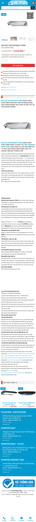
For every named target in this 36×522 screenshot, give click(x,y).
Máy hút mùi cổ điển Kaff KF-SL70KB (27, 403)
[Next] (31, 23)
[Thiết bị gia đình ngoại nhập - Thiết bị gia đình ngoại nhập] (18, 2)
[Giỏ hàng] (33, 3)
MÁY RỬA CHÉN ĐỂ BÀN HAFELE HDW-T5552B (21, 353)
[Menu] (3, 3)
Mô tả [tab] (5, 97)
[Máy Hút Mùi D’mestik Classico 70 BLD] (9, 393)
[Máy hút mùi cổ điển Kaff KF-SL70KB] (26, 393)
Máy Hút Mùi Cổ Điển (11, 87)
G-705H (25, 158)
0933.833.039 (12, 420)
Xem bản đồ (6, 424)
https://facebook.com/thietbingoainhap (12, 372)
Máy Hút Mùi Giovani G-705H (10, 89)
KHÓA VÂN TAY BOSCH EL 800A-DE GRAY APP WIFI (18, 358)
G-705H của (15, 221)
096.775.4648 (10, 370)
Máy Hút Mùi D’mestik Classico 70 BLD (9, 403)
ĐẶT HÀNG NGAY (18, 65)
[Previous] (4, 23)
